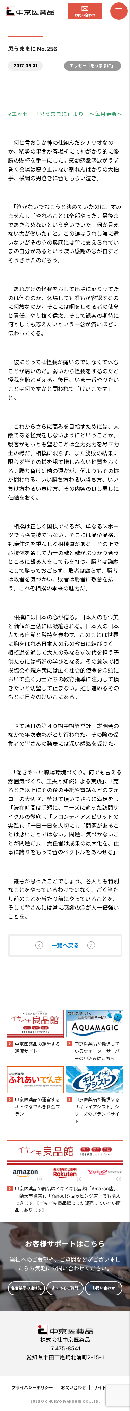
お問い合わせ (73, 1387)
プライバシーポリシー (32, 1387)
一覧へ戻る (65, 945)
